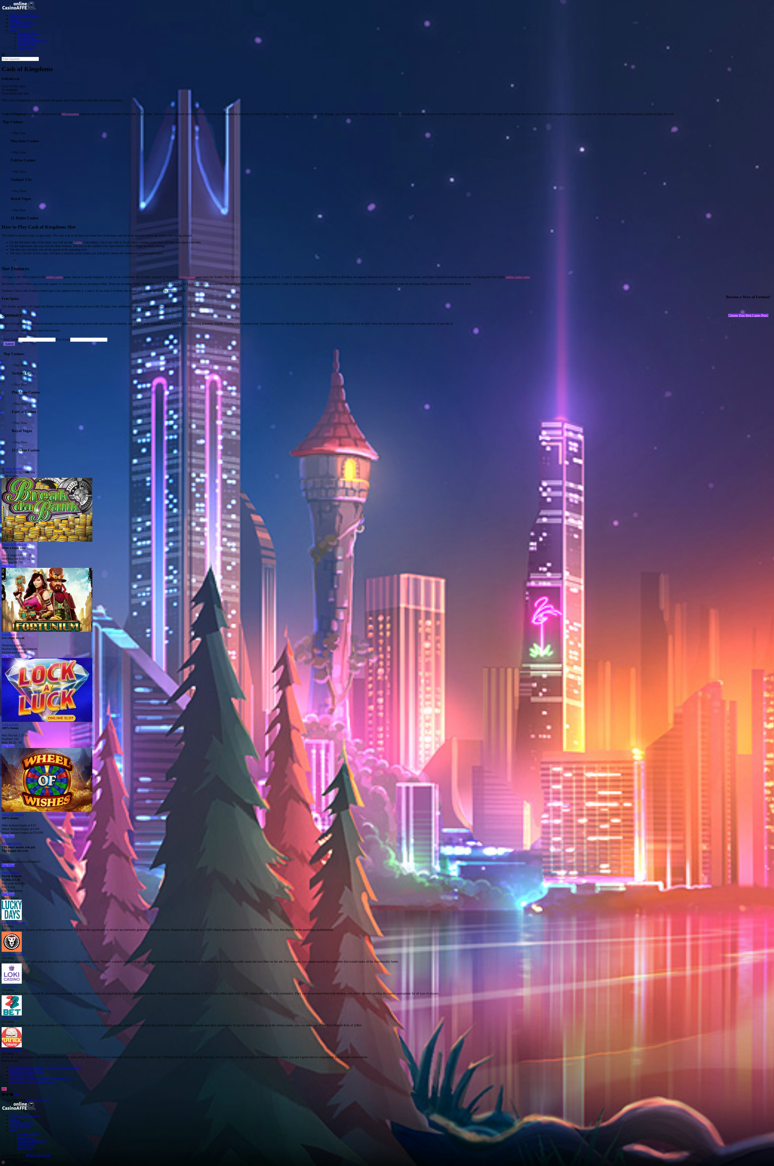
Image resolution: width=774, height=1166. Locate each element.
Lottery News (26, 44)
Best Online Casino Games (27, 1071)
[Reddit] (15, 1094)
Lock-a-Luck (10, 724)
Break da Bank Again (15, 544)
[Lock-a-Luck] (47, 720)
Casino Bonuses (20, 26)
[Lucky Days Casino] (12, 919)
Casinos (15, 19)
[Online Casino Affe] (19, 8)
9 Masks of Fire (12, 843)
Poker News (25, 48)
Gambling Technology (32, 41)
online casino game (518, 277)
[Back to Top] (3, 1162)
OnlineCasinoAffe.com (24, 15)
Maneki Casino (11, 1050)
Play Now (8, 566)
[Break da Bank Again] (47, 540)
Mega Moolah (11, 872)
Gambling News (28, 33)
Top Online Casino (22, 1075)
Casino (77, 242)
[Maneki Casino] (12, 1046)
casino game (187, 277)
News (13, 30)
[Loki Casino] (12, 982)
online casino (54, 277)
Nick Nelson (14, 468)
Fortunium (8, 634)
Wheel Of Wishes (13, 814)
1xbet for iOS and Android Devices (32, 1082)
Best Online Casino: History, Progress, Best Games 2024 (46, 1067)
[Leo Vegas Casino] (12, 950)
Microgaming (70, 114)
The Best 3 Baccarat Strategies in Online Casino (40, 1078)
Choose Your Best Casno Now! (748, 315)
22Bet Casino (10, 1018)
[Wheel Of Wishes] (47, 811)
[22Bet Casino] (12, 1014)
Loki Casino (9, 986)
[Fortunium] (47, 630)
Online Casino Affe (38, 1100)
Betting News (26, 37)
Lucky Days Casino (14, 922)
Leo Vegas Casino (13, 954)
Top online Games (21, 22)
